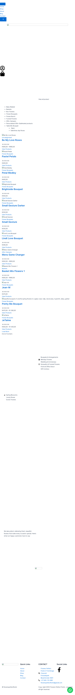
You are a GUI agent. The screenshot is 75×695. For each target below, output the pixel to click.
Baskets (4, 268)
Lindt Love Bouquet (12, 238)
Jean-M (6, 287)
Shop (2, 9)
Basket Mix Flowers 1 (13, 271)
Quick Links (25, 664)
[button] (70, 690)
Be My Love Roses (12, 140)
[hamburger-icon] (2, 4)
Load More (5, 331)
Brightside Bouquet (12, 189)
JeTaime (6, 320)
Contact (2, 16)
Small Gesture (9, 222)
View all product (43, 99)
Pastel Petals (9, 156)
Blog (1, 14)
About (2, 11)
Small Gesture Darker (13, 205)
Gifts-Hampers (7, 252)
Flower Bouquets (7, 154)
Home (2, 6)
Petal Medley (9, 172)
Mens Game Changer (13, 254)
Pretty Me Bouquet (12, 303)
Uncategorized (7, 137)
